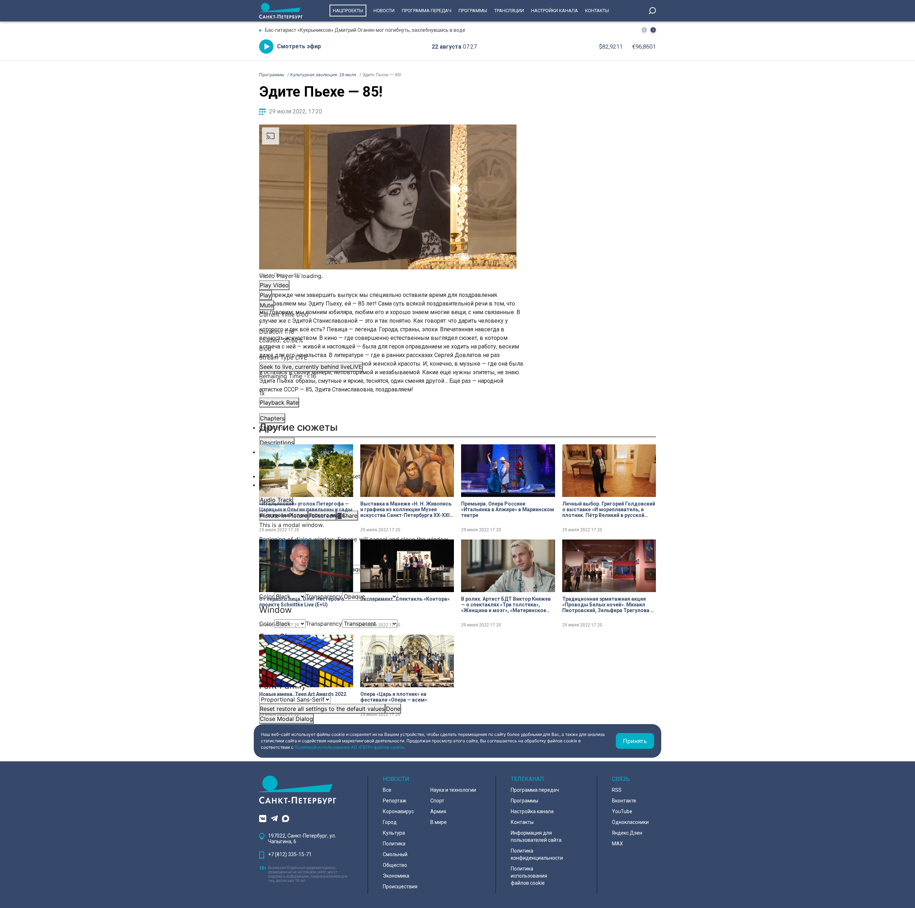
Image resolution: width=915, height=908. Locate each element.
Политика (394, 843)
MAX (617, 843)
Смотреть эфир (299, 46)
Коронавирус (398, 811)
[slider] (387, 344)
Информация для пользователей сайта (536, 836)
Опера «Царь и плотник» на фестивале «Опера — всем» (393, 697)
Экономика (396, 876)
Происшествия (400, 886)
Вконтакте (624, 801)
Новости (384, 10)
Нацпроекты (348, 10)
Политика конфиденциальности (537, 854)
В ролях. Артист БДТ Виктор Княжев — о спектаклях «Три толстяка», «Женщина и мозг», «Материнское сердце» (506, 604)
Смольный (395, 854)
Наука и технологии (453, 790)
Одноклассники (630, 822)
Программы (473, 10)
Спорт (437, 801)
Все (387, 790)
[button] (653, 30)
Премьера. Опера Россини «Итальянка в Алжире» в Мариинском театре (507, 509)
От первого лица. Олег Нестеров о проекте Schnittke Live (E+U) (301, 601)
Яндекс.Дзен (627, 833)
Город (390, 822)
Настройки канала (554, 10)
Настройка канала (532, 811)
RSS (617, 790)
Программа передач (426, 10)
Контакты (597, 10)
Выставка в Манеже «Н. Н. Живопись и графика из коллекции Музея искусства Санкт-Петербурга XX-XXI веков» (405, 509)
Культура (394, 833)
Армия (438, 811)
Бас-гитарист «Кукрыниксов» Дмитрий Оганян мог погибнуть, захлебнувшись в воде (365, 30)
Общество (395, 865)
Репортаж (394, 801)
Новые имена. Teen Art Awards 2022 (302, 694)
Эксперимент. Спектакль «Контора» (405, 599)
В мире (438, 822)
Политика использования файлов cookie (529, 876)
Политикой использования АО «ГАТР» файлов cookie (349, 747)
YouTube (622, 811)
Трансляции (509, 10)
